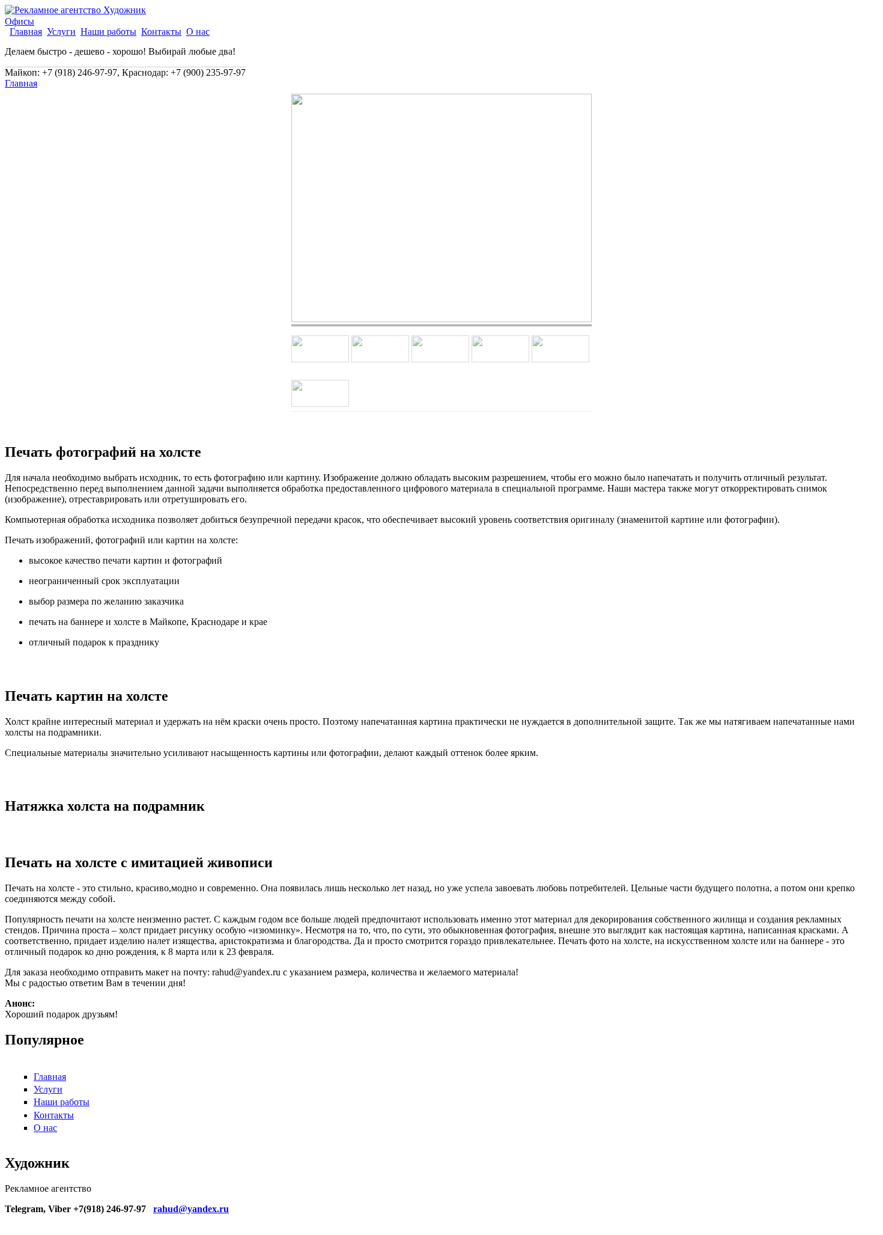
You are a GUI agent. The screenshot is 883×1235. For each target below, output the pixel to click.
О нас (198, 32)
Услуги (61, 32)
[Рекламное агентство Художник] (75, 10)
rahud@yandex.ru (191, 1209)
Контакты (161, 32)
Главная (26, 32)
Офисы (19, 21)
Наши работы (108, 32)
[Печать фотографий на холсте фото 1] (441, 319)
